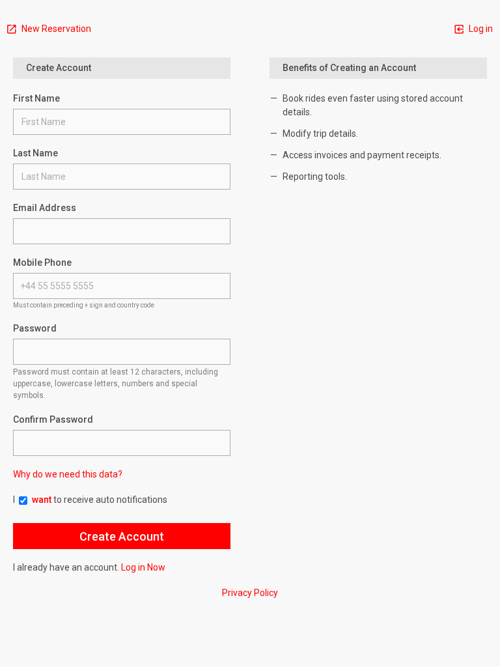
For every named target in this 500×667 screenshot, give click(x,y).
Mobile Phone (42, 262)
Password (35, 328)
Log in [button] (480, 28)
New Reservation (55, 28)
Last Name (35, 153)
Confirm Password (53, 419)
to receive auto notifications (99, 499)
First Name (36, 98)
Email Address (44, 208)
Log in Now (143, 567)
